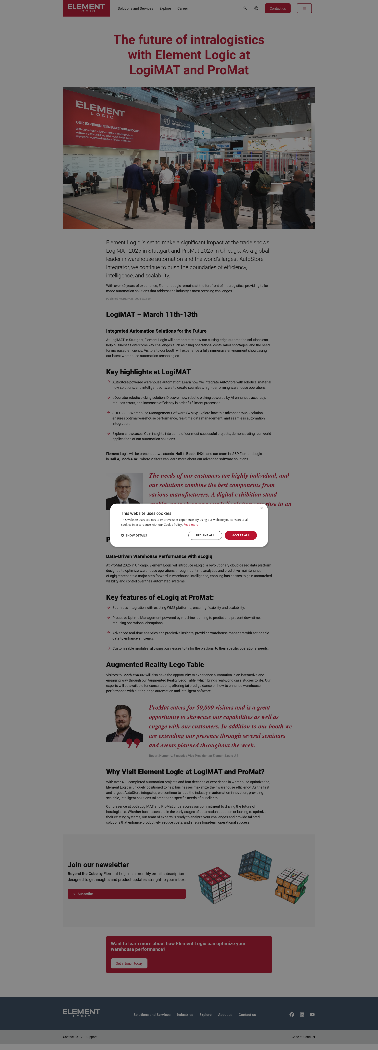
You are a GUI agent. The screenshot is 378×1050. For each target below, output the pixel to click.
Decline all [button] (205, 535)
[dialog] (189, 525)
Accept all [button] (240, 535)
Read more (190, 524)
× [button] (261, 508)
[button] (134, 535)
